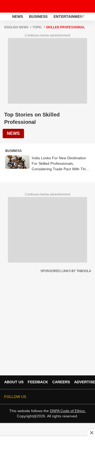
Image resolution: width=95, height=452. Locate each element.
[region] (47, 443)
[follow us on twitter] (36, 396)
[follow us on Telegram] (80, 396)
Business (38, 16)
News (17, 16)
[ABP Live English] (5, 16)
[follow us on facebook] (43, 396)
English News (16, 27)
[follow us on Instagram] (65, 396)
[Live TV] (78, 6)
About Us (13, 382)
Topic (37, 27)
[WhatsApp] (87, 6)
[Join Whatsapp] (87, 396)
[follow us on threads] (51, 396)
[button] (90, 16)
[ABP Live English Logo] (18, 6)
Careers (61, 382)
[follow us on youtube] (58, 396)
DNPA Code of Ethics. (68, 411)
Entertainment (69, 16)
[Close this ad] (91, 432)
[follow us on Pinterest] (73, 396)
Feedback (38, 382)
